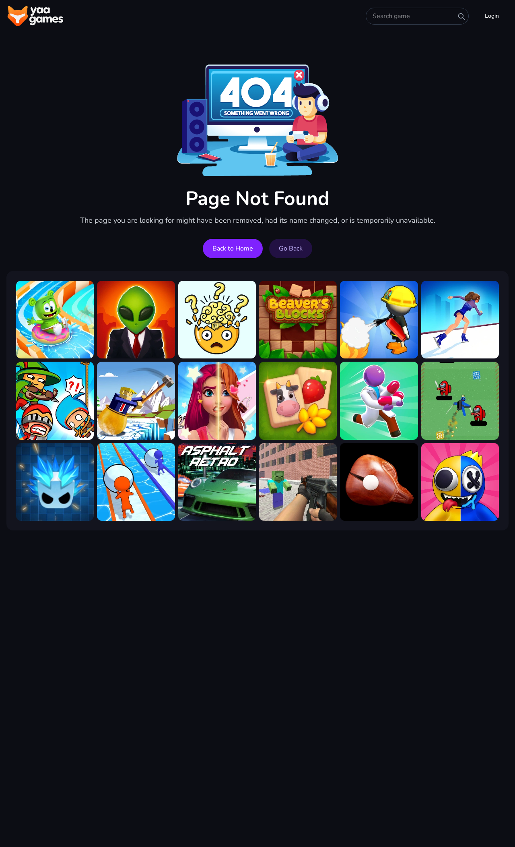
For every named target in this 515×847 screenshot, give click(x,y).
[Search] (461, 16)
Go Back (291, 248)
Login (492, 16)
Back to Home (232, 248)
